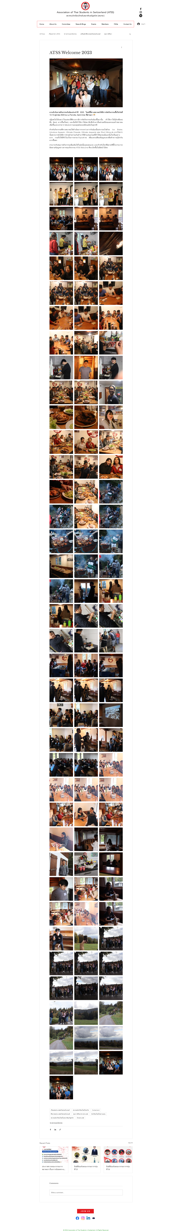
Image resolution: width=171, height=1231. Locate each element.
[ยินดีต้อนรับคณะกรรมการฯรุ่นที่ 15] (86, 1155)
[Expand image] (61, 169)
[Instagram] (83, 1218)
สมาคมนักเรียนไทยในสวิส (81, 1110)
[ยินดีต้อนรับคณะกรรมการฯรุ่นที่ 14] (118, 1155)
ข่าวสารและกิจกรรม (70, 34)
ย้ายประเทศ (80, 1118)
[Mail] (94, 1218)
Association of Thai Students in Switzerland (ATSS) (85, 12)
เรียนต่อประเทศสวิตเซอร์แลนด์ (60, 1110)
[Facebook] (77, 1218)
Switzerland (95, 1110)
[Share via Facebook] (50, 1130)
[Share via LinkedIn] (55, 1130)
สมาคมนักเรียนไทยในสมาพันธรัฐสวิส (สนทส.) (85, 15)
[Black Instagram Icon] (140, 12)
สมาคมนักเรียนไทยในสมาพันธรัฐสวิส (62, 1118)
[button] (130, 34)
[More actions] (121, 47)
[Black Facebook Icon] (140, 8)
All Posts (42, 34)
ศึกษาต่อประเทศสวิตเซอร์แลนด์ (60, 1114)
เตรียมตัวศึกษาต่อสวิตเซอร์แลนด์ (90, 34)
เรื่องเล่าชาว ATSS (54, 34)
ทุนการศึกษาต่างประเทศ (80, 1114)
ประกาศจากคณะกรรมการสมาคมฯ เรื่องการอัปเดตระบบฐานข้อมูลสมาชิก (53, 1168)
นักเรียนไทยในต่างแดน (98, 1114)
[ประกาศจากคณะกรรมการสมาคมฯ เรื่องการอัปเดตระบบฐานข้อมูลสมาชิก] (54, 1155)
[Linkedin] (88, 1218)
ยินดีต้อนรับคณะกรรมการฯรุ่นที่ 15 (86, 1167)
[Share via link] (60, 1130)
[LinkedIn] (140, 15)
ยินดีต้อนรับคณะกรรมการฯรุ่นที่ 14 (118, 1167)
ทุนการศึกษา (108, 34)
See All (130, 1143)
